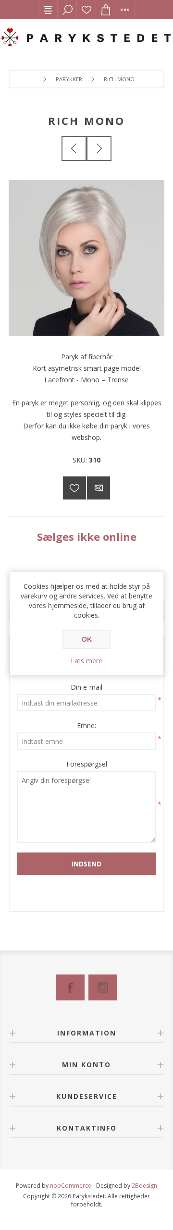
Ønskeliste (86, 9)
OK (87, 639)
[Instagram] (102, 987)
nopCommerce (70, 1185)
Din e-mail (86, 687)
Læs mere (86, 660)
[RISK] (98, 148)
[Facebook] (70, 987)
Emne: (86, 725)
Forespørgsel (86, 763)
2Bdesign (144, 1185)
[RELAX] (74, 148)
